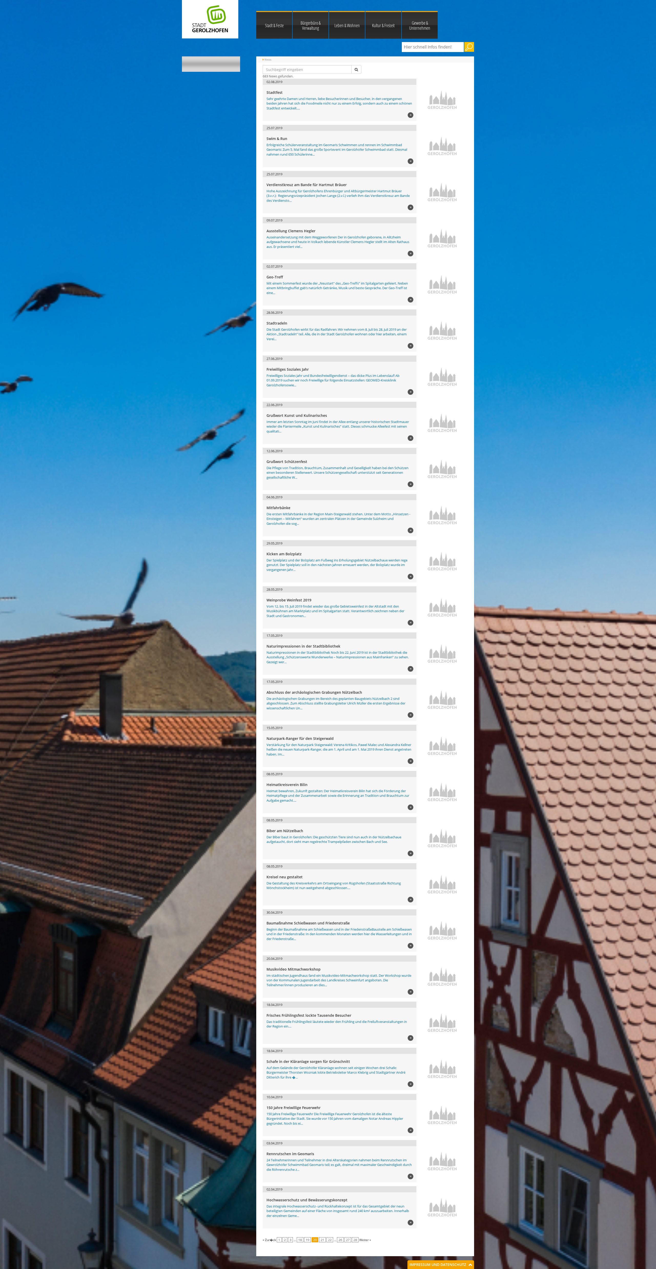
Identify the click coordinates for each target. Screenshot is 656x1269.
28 (355, 1239)
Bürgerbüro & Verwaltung (311, 25)
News (267, 59)
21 (322, 1239)
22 (330, 1239)
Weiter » (365, 1240)
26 (340, 1239)
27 (348, 1239)
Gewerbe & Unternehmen (419, 25)
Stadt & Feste (274, 25)
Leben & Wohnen (347, 25)
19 (307, 1239)
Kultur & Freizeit (383, 25)
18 (300, 1239)
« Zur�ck (269, 1240)
